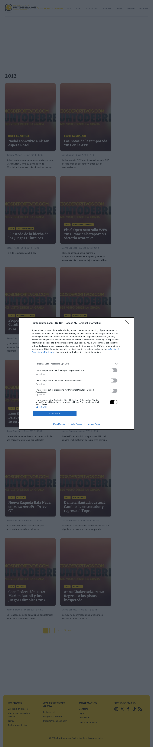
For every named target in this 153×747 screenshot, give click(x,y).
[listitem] (76, 363)
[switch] (113, 370)
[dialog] (76, 373)
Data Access (76, 424)
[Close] (128, 323)
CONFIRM (55, 413)
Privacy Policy (93, 424)
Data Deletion (59, 424)
